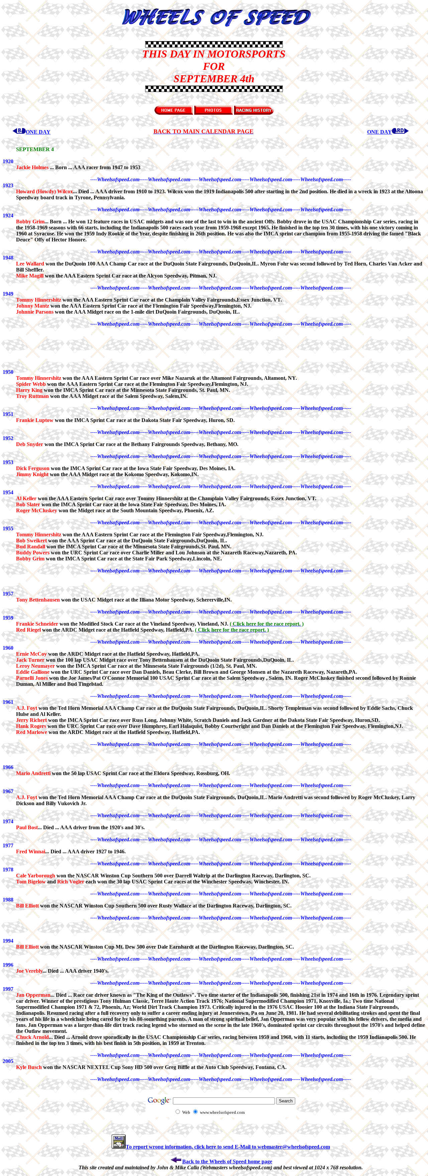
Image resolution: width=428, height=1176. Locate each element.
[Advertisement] (36, 66)
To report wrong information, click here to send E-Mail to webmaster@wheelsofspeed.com (228, 1147)
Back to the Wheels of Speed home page (227, 1161)
